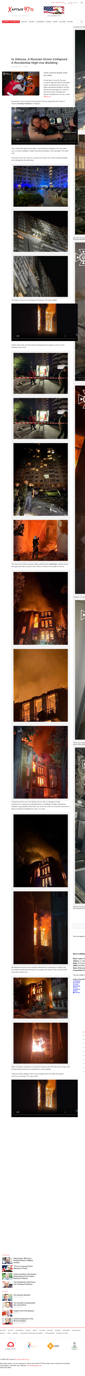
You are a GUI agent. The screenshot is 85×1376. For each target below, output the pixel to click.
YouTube (77, 982)
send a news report (58, 2)
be (65, 3)
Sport (55, 21)
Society (32, 21)
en (72, 3)
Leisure (15, 1333)
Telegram (77, 992)
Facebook (77, 981)
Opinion (5, 1291)
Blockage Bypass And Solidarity (31, 1333)
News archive (73, 2)
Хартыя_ (20, 9)
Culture (62, 21)
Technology (76, 1330)
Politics (24, 21)
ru (68, 3)
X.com (76, 984)
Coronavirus (50, 1333)
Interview (5, 1255)
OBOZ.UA (47, 96)
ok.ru (76, 987)
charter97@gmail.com (34, 1365)
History (70, 21)
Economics (40, 21)
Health (2, 1333)
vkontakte (77, 986)
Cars (8, 1333)
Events (49, 21)
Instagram (77, 989)
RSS (76, 990)
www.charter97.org (23, 1359)
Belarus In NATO (62, 1333)
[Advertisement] (36, 40)
